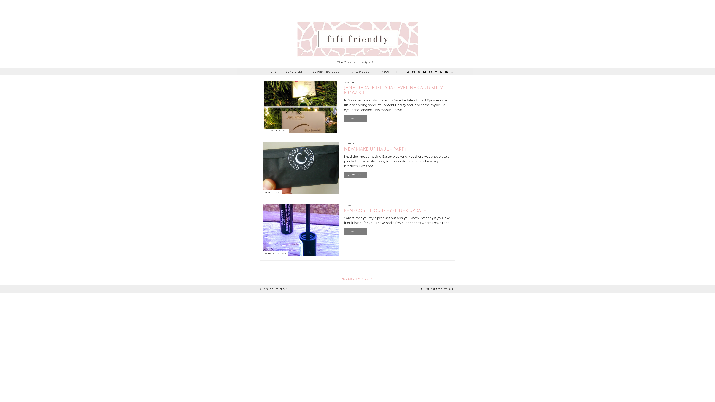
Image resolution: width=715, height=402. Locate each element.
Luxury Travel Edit (327, 72)
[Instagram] (413, 71)
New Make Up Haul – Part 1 (375, 149)
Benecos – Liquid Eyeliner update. (385, 211)
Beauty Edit (295, 72)
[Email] (446, 71)
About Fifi (389, 72)
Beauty (349, 144)
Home (272, 72)
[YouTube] (425, 71)
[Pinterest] (419, 71)
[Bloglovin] (436, 71)
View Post (355, 118)
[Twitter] (408, 71)
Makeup (349, 82)
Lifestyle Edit (361, 72)
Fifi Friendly (279, 289)
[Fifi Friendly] (357, 29)
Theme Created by (438, 289)
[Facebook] (430, 71)
